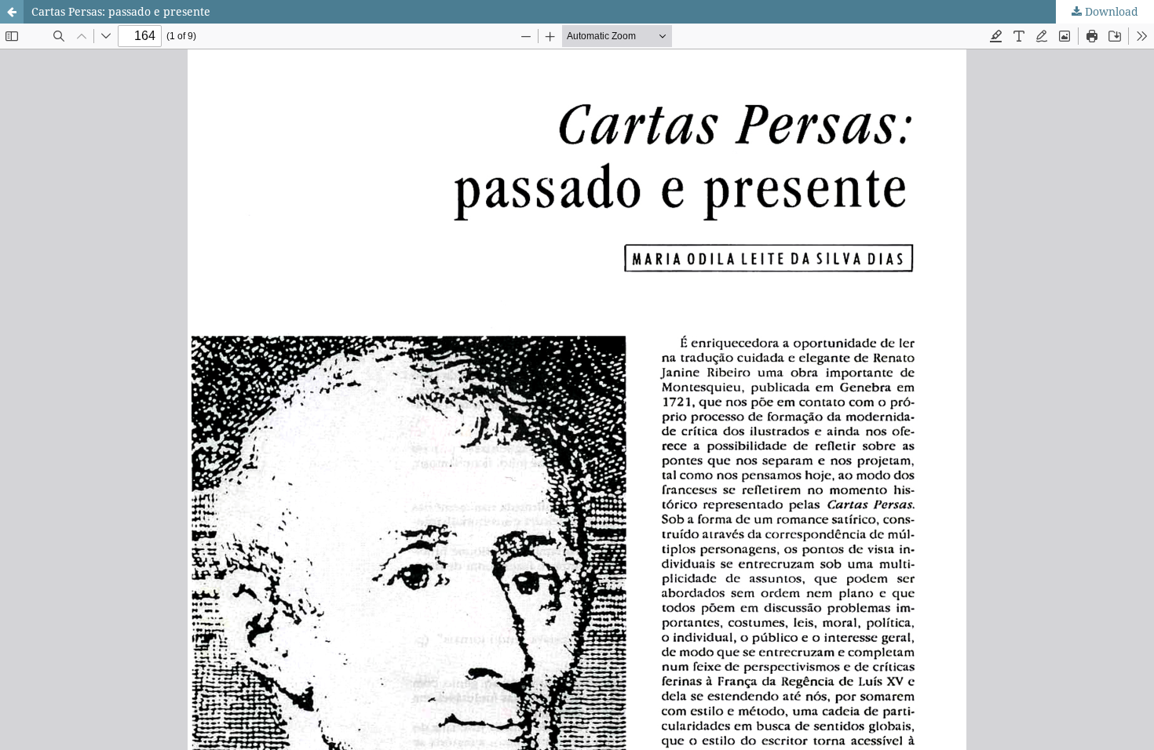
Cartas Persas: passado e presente (120, 11)
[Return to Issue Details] (12, 12)
